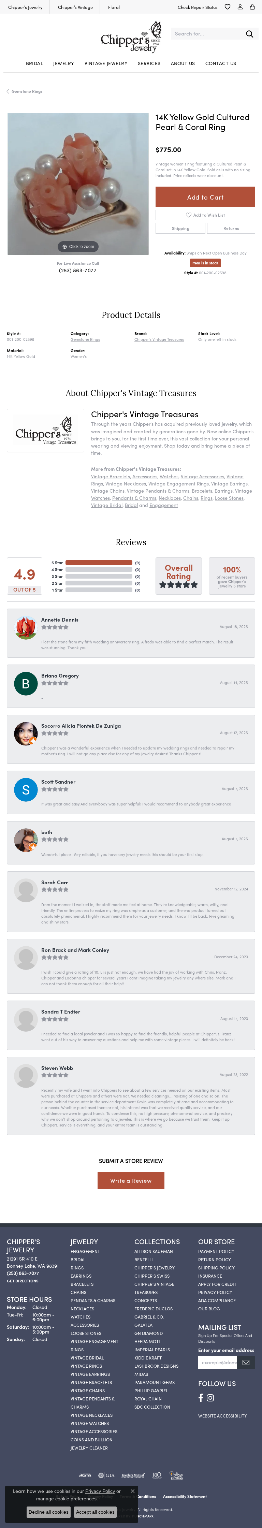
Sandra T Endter (60, 1011)
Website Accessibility (222, 1415)
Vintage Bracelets (110, 476)
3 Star (57, 576)
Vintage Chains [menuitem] (88, 1390)
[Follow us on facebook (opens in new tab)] (200, 1398)
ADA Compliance (217, 1300)
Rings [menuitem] (77, 1267)
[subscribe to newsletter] (246, 1362)
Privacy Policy (215, 1292)
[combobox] (206, 34)
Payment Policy (216, 1251)
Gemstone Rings (27, 91)
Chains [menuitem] (78, 1292)
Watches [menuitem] (80, 1316)
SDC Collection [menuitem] (152, 1406)
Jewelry (63, 63)
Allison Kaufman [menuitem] (153, 1251)
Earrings (224, 490)
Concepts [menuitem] (145, 1300)
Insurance (210, 1275)
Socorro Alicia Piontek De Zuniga (81, 725)
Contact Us (220, 63)
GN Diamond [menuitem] (148, 1333)
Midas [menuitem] (141, 1374)
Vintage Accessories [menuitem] (94, 1431)
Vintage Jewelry (106, 63)
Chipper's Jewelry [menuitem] (154, 1267)
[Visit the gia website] (106, 1475)
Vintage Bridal (106, 504)
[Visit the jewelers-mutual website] (133, 1475)
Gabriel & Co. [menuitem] (149, 1316)
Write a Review (130, 1180)
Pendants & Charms (134, 497)
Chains (190, 497)
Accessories (144, 476)
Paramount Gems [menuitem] (154, 1382)
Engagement (163, 504)
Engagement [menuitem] (85, 1251)
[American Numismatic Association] (176, 1475)
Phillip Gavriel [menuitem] (151, 1390)
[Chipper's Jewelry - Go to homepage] (131, 34)
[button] (227, 7)
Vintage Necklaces (125, 483)
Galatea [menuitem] (143, 1325)
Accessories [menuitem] (85, 1325)
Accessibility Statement (185, 1496)
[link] (25, 7)
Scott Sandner (58, 781)
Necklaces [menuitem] (82, 1308)
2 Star (57, 583)
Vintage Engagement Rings (178, 483)
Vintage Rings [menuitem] (86, 1366)
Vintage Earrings (229, 483)
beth (46, 831)
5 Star (57, 562)
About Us (183, 63)
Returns (231, 228)
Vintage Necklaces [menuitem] (92, 1415)
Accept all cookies (95, 1512)
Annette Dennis (59, 619)
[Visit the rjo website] (157, 1475)
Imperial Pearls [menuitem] (152, 1349)
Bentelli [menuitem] (143, 1259)
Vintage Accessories (202, 476)
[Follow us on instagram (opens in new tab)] (210, 1398)
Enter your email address (226, 1350)
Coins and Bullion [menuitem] (92, 1439)
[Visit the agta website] (85, 1475)
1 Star (57, 590)
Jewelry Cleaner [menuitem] (89, 1447)
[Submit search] (250, 34)
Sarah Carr (54, 882)
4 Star (57, 569)
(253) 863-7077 (78, 270)
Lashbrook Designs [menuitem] (156, 1366)
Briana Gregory (60, 675)
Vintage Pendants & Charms (158, 490)
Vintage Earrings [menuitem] (90, 1374)
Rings (207, 497)
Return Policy (214, 1259)
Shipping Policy (216, 1267)
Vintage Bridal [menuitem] (87, 1357)
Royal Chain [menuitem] (148, 1398)
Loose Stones (229, 497)
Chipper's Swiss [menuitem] (152, 1275)
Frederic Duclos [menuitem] (153, 1308)
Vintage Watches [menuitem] (90, 1423)
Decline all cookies (49, 1512)
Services (149, 63)
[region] (78, 184)
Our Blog (209, 1308)
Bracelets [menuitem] (82, 1284)
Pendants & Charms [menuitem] (93, 1300)
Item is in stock (205, 262)
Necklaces (170, 497)
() (137, 562)
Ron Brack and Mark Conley (75, 949)
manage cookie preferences (66, 1498)
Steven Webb (57, 1067)
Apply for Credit (217, 1284)
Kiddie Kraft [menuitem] (148, 1357)
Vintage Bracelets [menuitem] (91, 1382)
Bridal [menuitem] (78, 1259)
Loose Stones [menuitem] (86, 1333)
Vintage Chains (108, 490)
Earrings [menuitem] (81, 1275)
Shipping (180, 228)
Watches (169, 476)
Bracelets (202, 490)
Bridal (34, 63)
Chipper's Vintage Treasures (159, 339)
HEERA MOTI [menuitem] (147, 1341)
